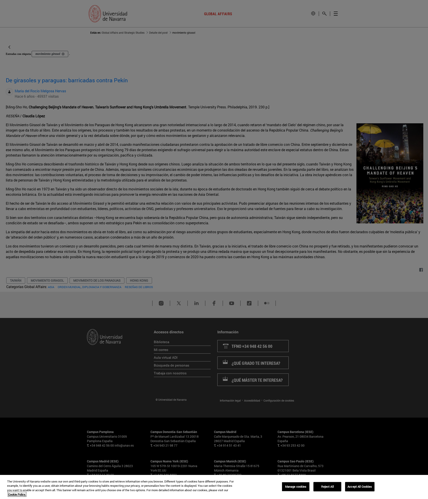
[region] (214, 487)
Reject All (327, 487)
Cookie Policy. (17, 494)
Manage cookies (296, 487)
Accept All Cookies (360, 487)
